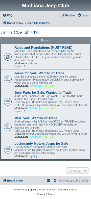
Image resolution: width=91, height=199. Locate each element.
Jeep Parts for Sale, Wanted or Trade (43, 92)
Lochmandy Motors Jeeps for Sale (41, 143)
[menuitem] (8, 15)
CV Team (35, 85)
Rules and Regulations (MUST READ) (43, 47)
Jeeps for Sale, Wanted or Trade (39, 73)
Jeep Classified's (20, 32)
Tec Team (49, 85)
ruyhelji (33, 156)
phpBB (32, 189)
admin (33, 63)
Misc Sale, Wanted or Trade (35, 118)
